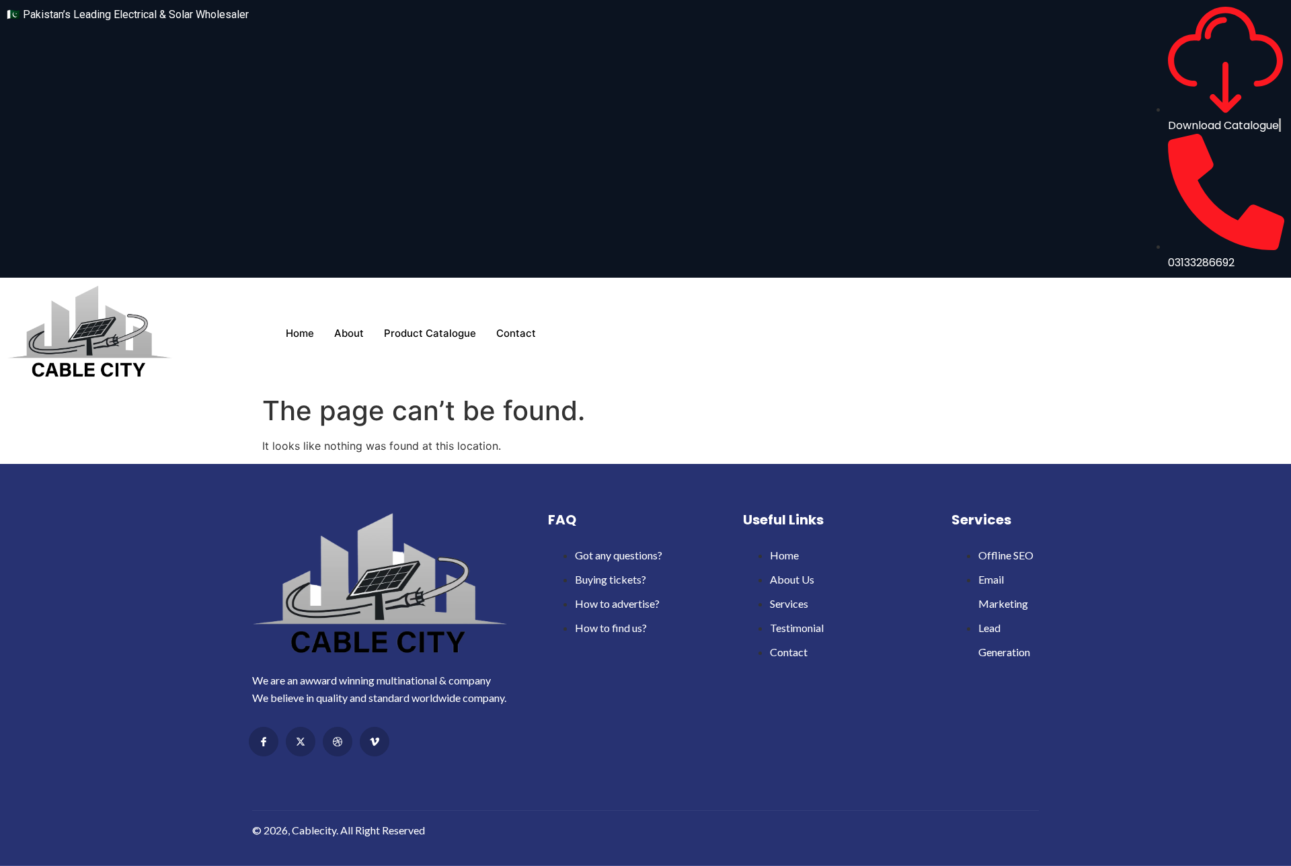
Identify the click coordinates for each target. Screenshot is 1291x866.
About (349, 333)
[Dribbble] (337, 741)
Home (300, 333)
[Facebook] (263, 741)
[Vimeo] (374, 741)
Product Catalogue (430, 333)
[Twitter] (300, 741)
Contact (516, 333)
